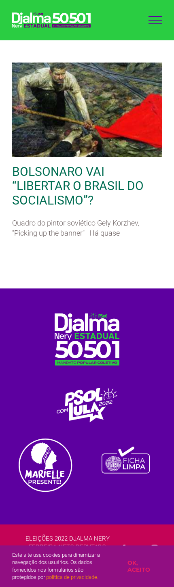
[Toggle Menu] (155, 20)
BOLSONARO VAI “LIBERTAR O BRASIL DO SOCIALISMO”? (78, 186)
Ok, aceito (138, 566)
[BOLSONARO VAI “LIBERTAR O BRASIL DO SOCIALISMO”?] (87, 110)
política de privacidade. (72, 577)
